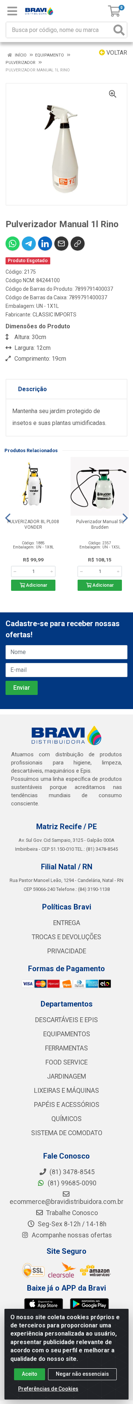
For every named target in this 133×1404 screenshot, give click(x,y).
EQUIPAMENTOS (66, 1034)
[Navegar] (7, 518)
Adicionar (36, 585)
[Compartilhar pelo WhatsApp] (13, 243)
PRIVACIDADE (66, 951)
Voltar (116, 52)
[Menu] (12, 11)
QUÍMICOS (66, 1119)
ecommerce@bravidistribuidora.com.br (66, 1201)
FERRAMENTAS (66, 1048)
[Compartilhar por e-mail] (61, 243)
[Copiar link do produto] (78, 243)
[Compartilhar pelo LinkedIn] (45, 243)
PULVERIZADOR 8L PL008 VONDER (33, 524)
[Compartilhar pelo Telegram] (29, 243)
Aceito (29, 1374)
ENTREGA (66, 923)
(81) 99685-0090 (71, 1183)
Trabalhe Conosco (71, 1213)
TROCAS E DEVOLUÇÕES (66, 937)
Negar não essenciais (82, 1374)
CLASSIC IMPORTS (54, 315)
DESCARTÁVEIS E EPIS (66, 1020)
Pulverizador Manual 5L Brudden (100, 524)
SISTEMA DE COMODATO (66, 1133)
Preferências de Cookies (48, 1389)
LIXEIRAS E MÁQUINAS (66, 1090)
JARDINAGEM (66, 1076)
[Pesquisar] (119, 30)
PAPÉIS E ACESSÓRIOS (66, 1104)
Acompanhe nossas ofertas (71, 1235)
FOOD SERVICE (66, 1062)
